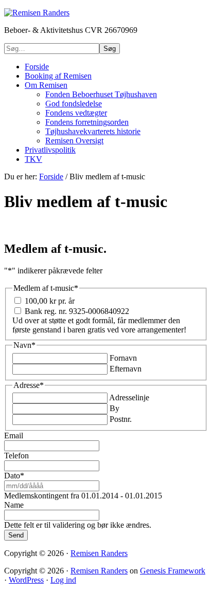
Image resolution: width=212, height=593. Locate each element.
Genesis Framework (172, 570)
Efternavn (126, 368)
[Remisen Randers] (36, 12)
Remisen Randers (99, 553)
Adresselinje (129, 397)
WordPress (26, 580)
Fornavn (123, 358)
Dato (14, 475)
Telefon (16, 455)
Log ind (63, 580)
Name (14, 505)
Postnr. (121, 419)
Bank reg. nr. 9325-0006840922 (77, 311)
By (114, 408)
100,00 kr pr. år (50, 300)
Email (13, 435)
